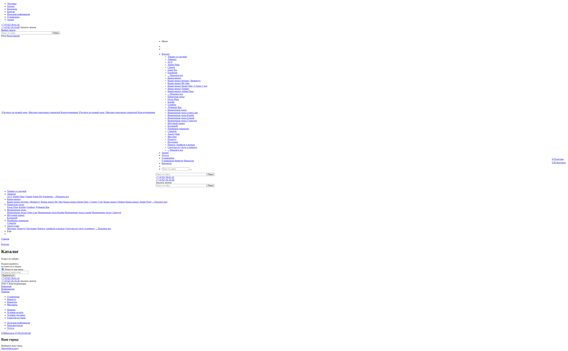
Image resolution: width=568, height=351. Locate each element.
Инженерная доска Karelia (181, 115)
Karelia (171, 102)
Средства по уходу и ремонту (182, 147)
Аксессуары (174, 134)
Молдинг (172, 136)
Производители (15, 325)
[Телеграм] (559, 159)
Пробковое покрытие (178, 128)
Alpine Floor (174, 64)
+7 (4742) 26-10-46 (10, 27)
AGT (170, 62)
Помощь (5, 291)
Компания (6, 286)
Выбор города (8, 30)
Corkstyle (172, 131)
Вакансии (189, 160)
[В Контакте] (559, 162)
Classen (171, 67)
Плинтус (172, 139)
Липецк (5, 348)
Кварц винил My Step (178, 83)
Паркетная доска (176, 96)
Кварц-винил (174, 78)
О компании (168, 160)
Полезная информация (18, 323)
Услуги (10, 328)
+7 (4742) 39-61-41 (10, 24)
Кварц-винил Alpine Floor (181, 91)
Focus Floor (173, 99)
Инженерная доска (177, 110)
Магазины (12, 304)
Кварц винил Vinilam (178, 88)
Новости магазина (13, 269)
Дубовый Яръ (174, 107)
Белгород (13, 348)
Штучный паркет (176, 123)
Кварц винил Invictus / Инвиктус (184, 80)
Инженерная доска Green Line (183, 112)
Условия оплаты (15, 312)
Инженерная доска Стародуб (182, 120)
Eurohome (172, 72)
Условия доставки (16, 315)
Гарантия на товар (16, 317)
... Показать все (175, 75)
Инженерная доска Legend (181, 118)
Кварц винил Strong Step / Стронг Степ (187, 86)
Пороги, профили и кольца (181, 144)
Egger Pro (172, 70)
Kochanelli (173, 126)
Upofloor (172, 104)
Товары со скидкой (177, 56)
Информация (7, 289)
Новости (179, 160)
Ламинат (172, 59)
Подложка (173, 142)
